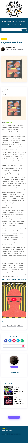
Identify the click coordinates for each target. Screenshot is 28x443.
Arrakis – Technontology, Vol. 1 (18, 391)
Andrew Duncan (10, 47)
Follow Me (14, 366)
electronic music (11, 325)
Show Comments (14, 417)
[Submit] (24, 29)
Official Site (8, 122)
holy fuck (20, 325)
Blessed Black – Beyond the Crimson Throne (19, 401)
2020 (4, 325)
